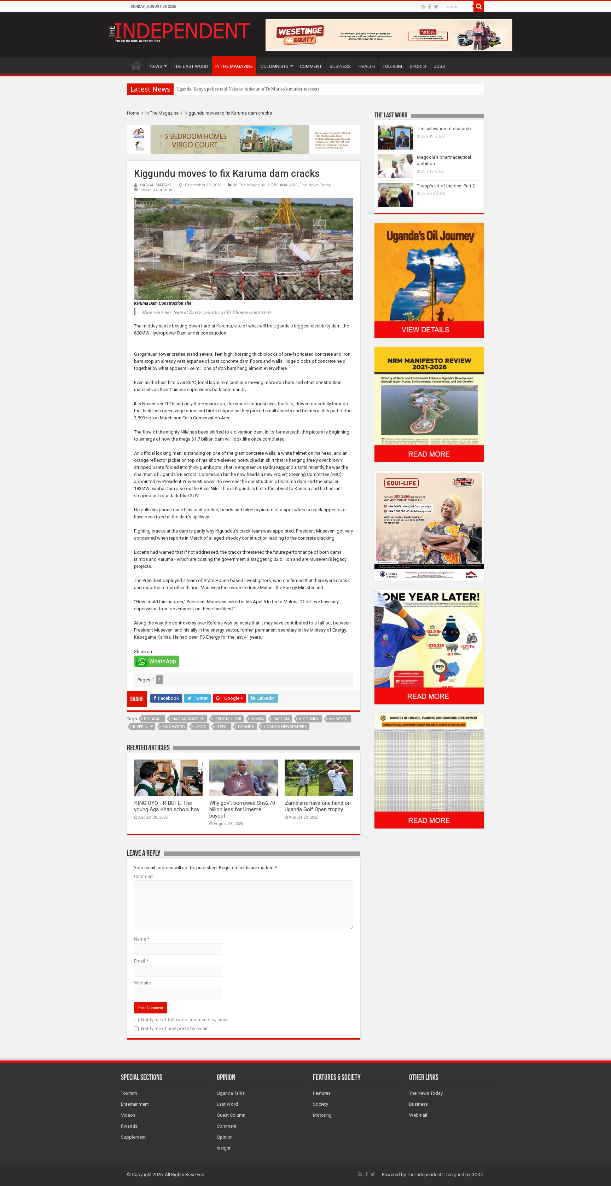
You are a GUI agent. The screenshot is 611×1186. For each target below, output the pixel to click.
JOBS (439, 66)
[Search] (478, 6)
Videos (128, 1115)
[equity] (429, 525)
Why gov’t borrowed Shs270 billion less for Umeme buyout (242, 809)
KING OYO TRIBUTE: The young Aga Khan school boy (166, 806)
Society (320, 1104)
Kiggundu (309, 719)
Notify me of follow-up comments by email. (185, 1019)
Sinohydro (173, 727)
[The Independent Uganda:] (179, 31)
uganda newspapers (285, 727)
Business (418, 1104)
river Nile (143, 727)
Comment (144, 876)
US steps (184, 89)
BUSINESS (340, 66)
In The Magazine (162, 113)
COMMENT (311, 66)
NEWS (156, 66)
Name (141, 939)
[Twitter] (436, 6)
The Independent (424, 1174)
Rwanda (129, 1126)
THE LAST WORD (191, 66)
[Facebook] (429, 6)
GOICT (477, 1174)
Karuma (281, 719)
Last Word (227, 1104)
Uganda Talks (231, 1093)
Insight (224, 1148)
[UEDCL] (429, 646)
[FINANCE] (429, 770)
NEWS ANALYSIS (283, 185)
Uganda (246, 727)
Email (141, 961)
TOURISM (392, 66)
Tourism (129, 1093)
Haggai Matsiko (188, 719)
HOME (136, 65)
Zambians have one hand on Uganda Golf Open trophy (318, 806)
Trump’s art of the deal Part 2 (446, 185)
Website (142, 983)
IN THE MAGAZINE (234, 66)
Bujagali (153, 719)
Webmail (418, 1115)
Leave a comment (158, 189)
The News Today (315, 185)
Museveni (339, 719)
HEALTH (367, 66)
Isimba (257, 719)
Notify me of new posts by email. (174, 1028)
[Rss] (423, 6)
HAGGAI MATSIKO (156, 185)
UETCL (222, 727)
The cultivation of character (444, 128)
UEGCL (200, 727)
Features (322, 1093)
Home (133, 113)
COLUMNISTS (275, 66)
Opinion (225, 1137)
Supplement (133, 1137)
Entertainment (135, 1104)
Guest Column (231, 1115)
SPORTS (418, 66)
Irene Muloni (227, 719)
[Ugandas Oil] (429, 280)
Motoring (322, 1115)
